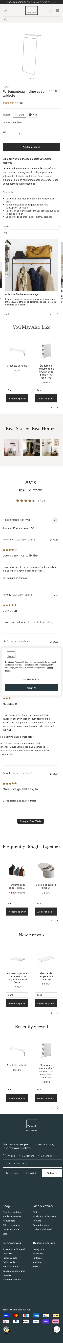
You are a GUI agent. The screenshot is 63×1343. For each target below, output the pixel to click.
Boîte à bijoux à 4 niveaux (46, 886)
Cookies (7, 1275)
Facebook (38, 1253)
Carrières (8, 1253)
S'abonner (52, 1173)
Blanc (21, 114)
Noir (35, 114)
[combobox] (18, 528)
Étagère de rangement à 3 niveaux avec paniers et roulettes (46, 371)
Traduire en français (16, 578)
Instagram (38, 1249)
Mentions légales (11, 1279)
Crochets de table (17, 365)
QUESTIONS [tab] (35, 490)
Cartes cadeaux (11, 1229)
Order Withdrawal (42, 1229)
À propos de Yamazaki (14, 1249)
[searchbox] (27, 520)
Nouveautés (9, 1220)
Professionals (10, 1257)
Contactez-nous (41, 1224)
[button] (12, 447)
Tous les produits (12, 1211)
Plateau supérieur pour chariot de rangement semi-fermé (17, 978)
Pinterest (38, 1257)
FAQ (35, 1211)
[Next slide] (57, 408)
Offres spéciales (11, 1224)
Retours (37, 1220)
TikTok (36, 1266)
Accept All (31, 687)
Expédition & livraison (44, 1216)
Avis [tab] (21, 490)
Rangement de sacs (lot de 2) (17, 886)
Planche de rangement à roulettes (46, 976)
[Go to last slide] (51, 408)
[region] (31, 671)
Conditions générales (14, 1270)
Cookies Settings (31, 679)
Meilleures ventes (12, 1216)
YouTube (37, 1262)
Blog (5, 1233)
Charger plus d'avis (30, 821)
